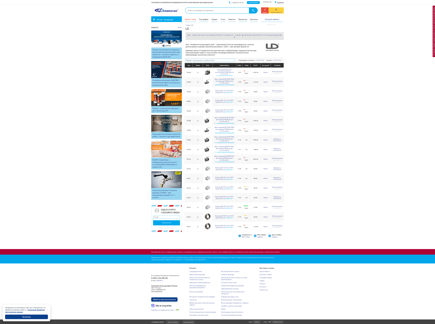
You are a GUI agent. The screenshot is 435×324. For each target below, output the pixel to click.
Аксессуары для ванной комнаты (232, 312)
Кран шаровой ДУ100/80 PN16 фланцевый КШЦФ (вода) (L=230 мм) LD (224, 158)
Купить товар (190, 19)
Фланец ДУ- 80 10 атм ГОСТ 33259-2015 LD (224, 198)
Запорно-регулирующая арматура (232, 286)
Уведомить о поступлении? (277, 139)
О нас (223, 19)
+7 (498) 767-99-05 (157, 322)
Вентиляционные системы (230, 271)
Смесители (193, 300)
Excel (248, 237)
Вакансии (243, 19)
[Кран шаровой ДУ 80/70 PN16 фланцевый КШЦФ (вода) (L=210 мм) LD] (207, 152)
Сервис (214, 19)
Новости (232, 19)
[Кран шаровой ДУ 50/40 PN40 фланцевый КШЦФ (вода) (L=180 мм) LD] (207, 142)
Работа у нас (264, 290)
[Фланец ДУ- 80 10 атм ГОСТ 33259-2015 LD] (207, 200)
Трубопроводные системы (230, 289)
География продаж (266, 278)
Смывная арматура (227, 274)
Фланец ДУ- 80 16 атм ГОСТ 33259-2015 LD (224, 207)
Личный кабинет (272, 19)
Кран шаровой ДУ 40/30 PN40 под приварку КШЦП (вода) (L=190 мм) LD (224, 81)
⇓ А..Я (258, 60)
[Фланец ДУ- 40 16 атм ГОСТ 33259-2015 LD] (207, 113)
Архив (180, 27)
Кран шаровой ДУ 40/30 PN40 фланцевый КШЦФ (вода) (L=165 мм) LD (224, 119)
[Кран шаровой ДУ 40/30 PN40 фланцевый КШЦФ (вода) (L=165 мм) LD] (207, 123)
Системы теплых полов (229, 283)
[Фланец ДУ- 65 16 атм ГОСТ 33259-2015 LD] (207, 190)
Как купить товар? (266, 274)
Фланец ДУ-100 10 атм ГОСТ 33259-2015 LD (224, 217)
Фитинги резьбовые (196, 292)
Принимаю (26, 317)
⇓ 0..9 (275, 60)
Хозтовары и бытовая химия (198, 315)
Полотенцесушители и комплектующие (202, 312)
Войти (266, 72)
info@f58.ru (159, 280)
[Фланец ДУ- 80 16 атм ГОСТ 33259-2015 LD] (207, 210)
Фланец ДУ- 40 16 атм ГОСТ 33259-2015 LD (224, 111)
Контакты (254, 19)
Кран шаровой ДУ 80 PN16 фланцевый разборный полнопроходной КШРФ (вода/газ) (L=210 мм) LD (224, 71)
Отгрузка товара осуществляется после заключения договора (434, 31)
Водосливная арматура (197, 274)
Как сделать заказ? (271, 24)
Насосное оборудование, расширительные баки (197, 287)
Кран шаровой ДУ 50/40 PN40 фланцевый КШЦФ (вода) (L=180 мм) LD (224, 139)
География (203, 19)
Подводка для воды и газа (229, 297)
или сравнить (277, 73)
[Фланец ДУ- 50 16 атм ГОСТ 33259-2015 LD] (207, 181)
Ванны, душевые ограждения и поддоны (234, 303)
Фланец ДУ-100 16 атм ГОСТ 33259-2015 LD (224, 226)
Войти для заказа (277, 71)
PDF (243, 237)
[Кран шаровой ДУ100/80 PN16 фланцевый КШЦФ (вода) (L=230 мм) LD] (207, 162)
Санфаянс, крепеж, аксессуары (231, 306)
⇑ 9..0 (279, 60)
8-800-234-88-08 (159, 278)
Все (189, 35)
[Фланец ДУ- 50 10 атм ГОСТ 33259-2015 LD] (207, 171)
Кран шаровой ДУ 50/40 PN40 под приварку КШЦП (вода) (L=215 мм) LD (224, 129)
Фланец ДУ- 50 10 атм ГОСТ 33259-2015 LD (224, 169)
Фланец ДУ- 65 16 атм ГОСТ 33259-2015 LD (224, 188)
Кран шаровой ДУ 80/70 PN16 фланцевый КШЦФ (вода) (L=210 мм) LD (224, 148)
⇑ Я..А (262, 60)
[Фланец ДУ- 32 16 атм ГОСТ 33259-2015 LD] (207, 104)
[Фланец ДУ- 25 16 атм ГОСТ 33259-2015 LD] (207, 94)
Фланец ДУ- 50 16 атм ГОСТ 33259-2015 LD (224, 178)
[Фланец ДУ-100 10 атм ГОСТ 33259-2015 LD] (207, 219)
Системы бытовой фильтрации (231, 315)
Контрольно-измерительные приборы (202, 297)
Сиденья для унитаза (196, 309)
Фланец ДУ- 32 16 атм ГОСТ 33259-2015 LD (224, 101)
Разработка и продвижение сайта (162, 310)
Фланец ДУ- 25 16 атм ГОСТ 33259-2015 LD (224, 92)
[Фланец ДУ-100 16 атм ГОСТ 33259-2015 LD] (207, 229)
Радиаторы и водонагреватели (199, 283)
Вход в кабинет (265, 271)
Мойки (223, 309)
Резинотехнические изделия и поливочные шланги (199, 278)
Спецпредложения (195, 271)
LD (198, 72)
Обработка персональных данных (164, 299)
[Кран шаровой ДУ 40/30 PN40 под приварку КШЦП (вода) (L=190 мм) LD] (207, 84)
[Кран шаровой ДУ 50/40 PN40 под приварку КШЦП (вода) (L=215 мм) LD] (207, 133)
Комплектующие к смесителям (231, 300)
